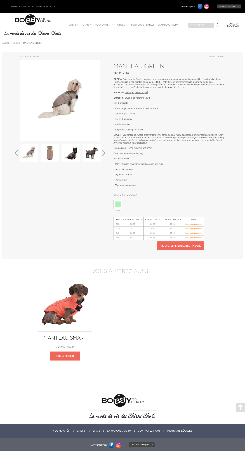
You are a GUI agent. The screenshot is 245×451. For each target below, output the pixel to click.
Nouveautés (102, 25)
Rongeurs (122, 25)
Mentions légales (179, 430)
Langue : (227, 6)
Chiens (72, 25)
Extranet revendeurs (233, 25)
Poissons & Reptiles (142, 25)
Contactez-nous (149, 430)
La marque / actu (168, 25)
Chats (86, 25)
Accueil (5, 43)
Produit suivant (217, 56)
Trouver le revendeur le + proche (180, 246)
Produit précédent (29, 56)
